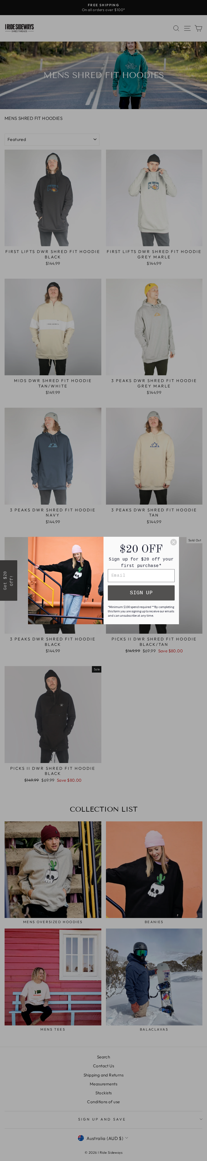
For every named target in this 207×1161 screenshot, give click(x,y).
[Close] (173, 542)
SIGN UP (141, 593)
